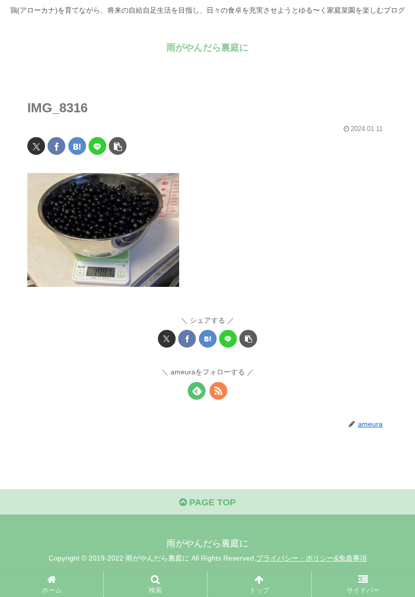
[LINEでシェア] (97, 146)
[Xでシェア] (36, 146)
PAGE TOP (211, 502)
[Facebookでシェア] (56, 146)
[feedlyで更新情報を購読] (196, 391)
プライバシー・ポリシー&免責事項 (311, 558)
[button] (118, 146)
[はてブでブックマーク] (77, 146)
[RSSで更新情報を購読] (218, 391)
